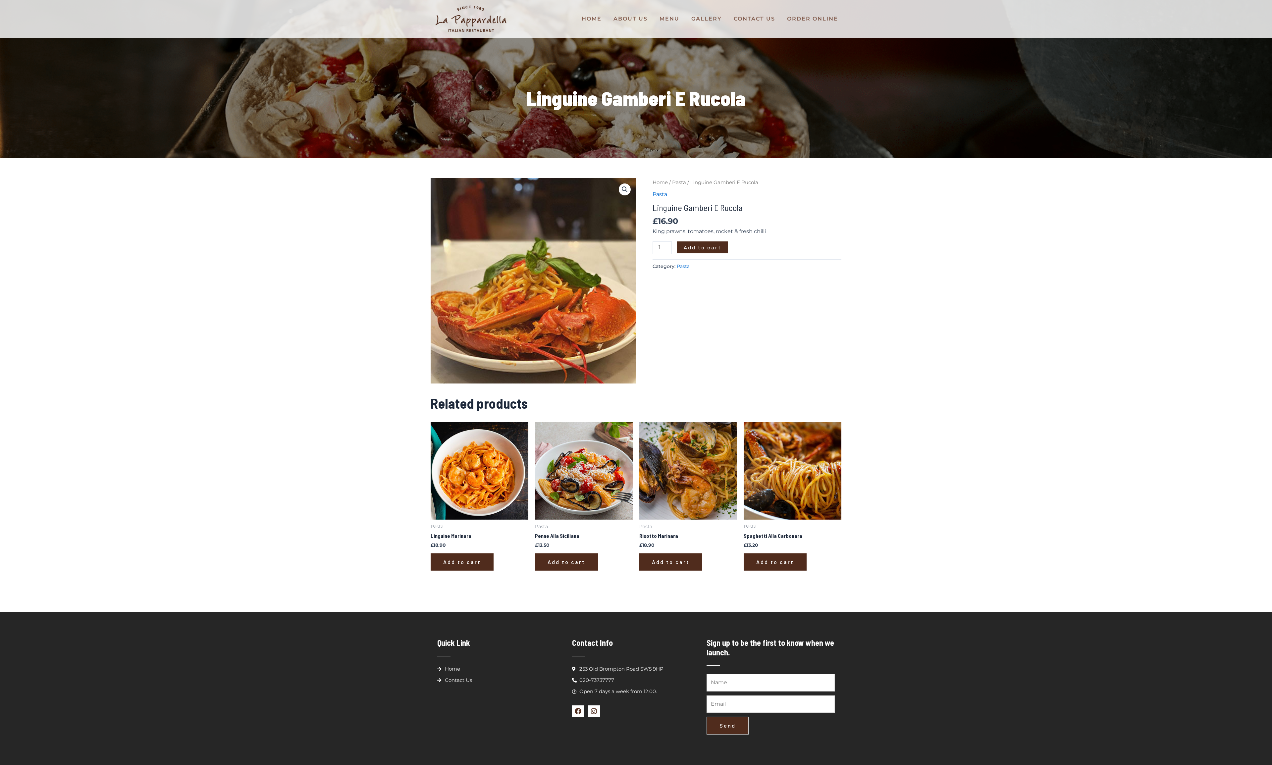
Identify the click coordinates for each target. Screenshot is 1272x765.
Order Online (812, 19)
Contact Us (754, 19)
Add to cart (702, 247)
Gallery (706, 19)
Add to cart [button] (462, 562)
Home (592, 19)
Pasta (679, 182)
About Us (630, 19)
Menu (669, 19)
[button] (625, 189)
